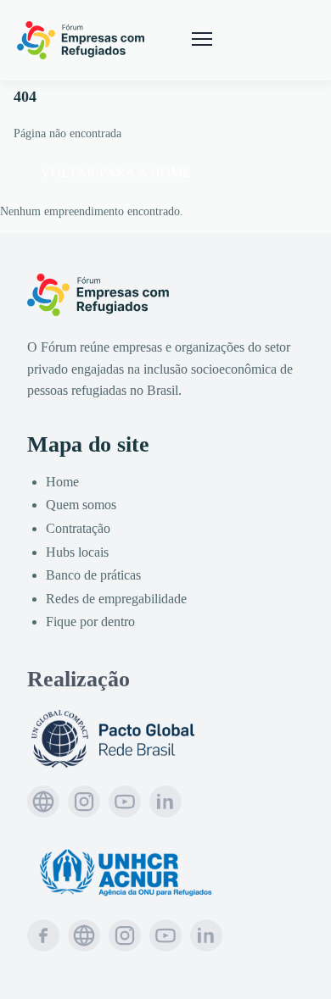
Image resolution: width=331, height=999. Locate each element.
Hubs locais (77, 552)
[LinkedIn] (165, 801)
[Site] (43, 801)
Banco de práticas (93, 575)
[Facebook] (43, 935)
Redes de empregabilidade (116, 598)
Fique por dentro (90, 621)
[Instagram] (84, 801)
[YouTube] (125, 801)
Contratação (78, 528)
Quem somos (81, 504)
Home (62, 482)
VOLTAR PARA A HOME (116, 172)
